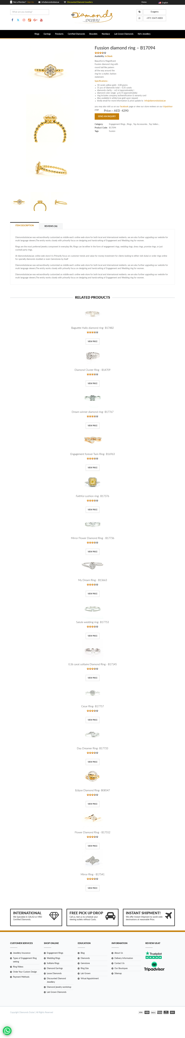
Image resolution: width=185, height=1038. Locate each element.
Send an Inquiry (107, 116)
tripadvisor (168, 107)
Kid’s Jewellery (144, 34)
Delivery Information (123, 958)
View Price (92, 341)
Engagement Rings (55, 953)
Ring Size (85, 968)
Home (144, 2)
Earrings (47, 34)
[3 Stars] (100, 53)
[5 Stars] (105, 53)
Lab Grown (85, 974)
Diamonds (85, 958)
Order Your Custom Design (25, 972)
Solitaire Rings (53, 963)
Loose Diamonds (54, 974)
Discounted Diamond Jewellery (56, 980)
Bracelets (93, 34)
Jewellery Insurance (21, 953)
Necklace (106, 34)
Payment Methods (21, 977)
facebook (124, 107)
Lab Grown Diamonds (123, 34)
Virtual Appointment (90, 979)
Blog (83, 953)
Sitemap (118, 974)
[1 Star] (96, 53)
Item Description (24, 226)
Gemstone (85, 963)
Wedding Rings (53, 958)
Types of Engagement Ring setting (25, 960)
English (164, 3)
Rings (37, 34)
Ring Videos (18, 967)
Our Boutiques (121, 968)
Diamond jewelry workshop (59, 987)
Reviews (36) (51, 226)
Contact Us (119, 963)
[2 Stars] (98, 53)
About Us (118, 953)
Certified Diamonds (76, 34)
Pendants (59, 34)
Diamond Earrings (55, 968)
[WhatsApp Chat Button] (7, 1030)
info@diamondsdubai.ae (155, 101)
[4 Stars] (103, 53)
